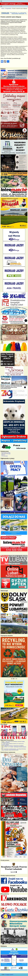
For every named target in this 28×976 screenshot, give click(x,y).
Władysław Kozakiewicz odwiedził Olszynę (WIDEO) (14, 745)
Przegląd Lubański (8, 4)
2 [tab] (13, 678)
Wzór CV (3, 454)
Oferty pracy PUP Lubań (5, 453)
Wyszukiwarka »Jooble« (5, 452)
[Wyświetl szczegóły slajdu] (14, 657)
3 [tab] (14, 678)
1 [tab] (11, 678)
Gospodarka (8, 8)
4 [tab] (16, 678)
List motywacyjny (4, 455)
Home (2, 8)
